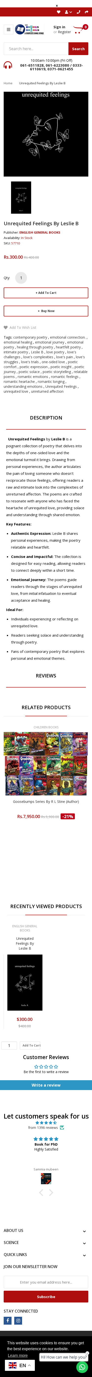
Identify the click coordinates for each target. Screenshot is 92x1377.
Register (64, 32)
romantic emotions (33, 376)
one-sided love (53, 361)
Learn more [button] (18, 1355)
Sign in (59, 27)
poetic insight (61, 366)
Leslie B (37, 352)
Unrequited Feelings (61, 386)
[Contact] (78, 11)
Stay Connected (21, 1311)
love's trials (30, 361)
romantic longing (51, 381)
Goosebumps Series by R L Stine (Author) (46, 801)
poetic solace (29, 371)
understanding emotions (23, 386)
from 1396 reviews (43, 1127)
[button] (42, 1192)
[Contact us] (82, 1367)
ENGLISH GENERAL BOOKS (39, 232)
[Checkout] (86, 11)
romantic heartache (19, 381)
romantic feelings (65, 376)
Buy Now (47, 311)
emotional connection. (68, 337)
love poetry (55, 352)
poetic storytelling (57, 371)
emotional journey (49, 342)
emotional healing (18, 342)
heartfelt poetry (68, 347)
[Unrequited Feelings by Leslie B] (21, 197)
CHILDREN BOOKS (46, 727)
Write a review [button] (46, 1085)
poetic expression (34, 366)
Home (8, 83)
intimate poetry (16, 352)
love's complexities (38, 357)
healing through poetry (35, 347)
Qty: (7, 277)
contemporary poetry (30, 337)
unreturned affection (47, 391)
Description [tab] (46, 417)
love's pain (64, 357)
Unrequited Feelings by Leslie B (25, 943)
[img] (46, 1122)
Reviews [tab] (46, 675)
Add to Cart (47, 293)
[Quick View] (65, 772)
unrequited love (16, 391)
